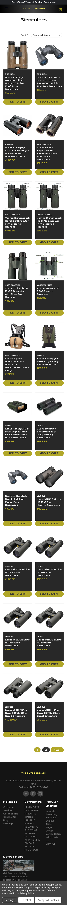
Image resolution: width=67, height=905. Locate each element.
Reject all (26, 900)
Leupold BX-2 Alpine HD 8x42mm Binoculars (49, 643)
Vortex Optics (54, 834)
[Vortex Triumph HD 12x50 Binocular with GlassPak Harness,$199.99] (17, 266)
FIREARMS (30, 813)
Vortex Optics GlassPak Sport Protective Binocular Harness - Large (17, 364)
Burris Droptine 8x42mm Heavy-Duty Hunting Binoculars (46, 433)
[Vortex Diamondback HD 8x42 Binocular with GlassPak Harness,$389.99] (49, 196)
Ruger (49, 827)
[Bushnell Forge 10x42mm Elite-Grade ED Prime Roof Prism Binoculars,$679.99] (17, 55)
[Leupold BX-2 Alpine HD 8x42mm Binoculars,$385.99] (49, 617)
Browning (51, 814)
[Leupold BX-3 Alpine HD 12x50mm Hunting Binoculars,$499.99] (49, 477)
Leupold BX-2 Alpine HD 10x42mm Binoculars (17, 643)
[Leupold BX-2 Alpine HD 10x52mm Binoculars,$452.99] (49, 547)
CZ (47, 840)
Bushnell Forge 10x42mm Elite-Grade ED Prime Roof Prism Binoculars (14, 83)
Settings (9, 900)
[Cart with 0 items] (58, 8)
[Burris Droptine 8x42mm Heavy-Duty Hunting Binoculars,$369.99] (49, 406)
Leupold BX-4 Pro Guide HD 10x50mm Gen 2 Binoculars (48, 713)
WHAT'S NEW (32, 840)
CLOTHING (30, 836)
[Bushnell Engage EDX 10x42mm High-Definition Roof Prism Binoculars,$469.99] (17, 125)
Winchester (52, 837)
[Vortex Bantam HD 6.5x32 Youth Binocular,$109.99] (49, 266)
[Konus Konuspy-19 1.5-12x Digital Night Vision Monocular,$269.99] (49, 336)
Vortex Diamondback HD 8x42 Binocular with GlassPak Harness (49, 222)
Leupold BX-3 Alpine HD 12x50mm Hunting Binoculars (49, 502)
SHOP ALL (30, 846)
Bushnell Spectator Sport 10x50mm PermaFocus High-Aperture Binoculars (49, 82)
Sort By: (25, 35)
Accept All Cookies (48, 900)
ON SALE (29, 843)
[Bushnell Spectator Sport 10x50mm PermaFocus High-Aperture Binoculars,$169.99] (49, 55)
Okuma (50, 820)
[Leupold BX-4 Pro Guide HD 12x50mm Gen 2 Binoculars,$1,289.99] (17, 688)
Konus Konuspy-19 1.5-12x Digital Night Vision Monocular (48, 361)
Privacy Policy (27, 893)
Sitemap (8, 823)
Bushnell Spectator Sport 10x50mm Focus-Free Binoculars (17, 500)
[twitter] (26, 793)
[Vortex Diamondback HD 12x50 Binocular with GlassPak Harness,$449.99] (17, 196)
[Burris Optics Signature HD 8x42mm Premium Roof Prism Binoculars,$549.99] (49, 125)
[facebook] (33, 793)
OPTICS (28, 817)
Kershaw (51, 817)
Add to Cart (17, 101)
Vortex (49, 830)
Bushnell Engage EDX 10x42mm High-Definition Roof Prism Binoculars (17, 152)
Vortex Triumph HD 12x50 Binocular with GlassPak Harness (16, 293)
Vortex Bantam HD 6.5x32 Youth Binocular (48, 291)
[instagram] (40, 793)
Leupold (50, 811)
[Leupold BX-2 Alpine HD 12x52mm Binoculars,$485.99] (17, 547)
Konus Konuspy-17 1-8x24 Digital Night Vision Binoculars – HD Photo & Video (17, 433)
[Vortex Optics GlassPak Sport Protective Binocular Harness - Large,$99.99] (17, 336)
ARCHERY (29, 833)
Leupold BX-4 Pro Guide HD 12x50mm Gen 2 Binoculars (16, 713)
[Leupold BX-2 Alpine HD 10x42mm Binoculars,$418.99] (17, 617)
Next (57, 749)
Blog (6, 820)
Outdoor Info (10, 813)
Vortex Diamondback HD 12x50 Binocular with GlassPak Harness (17, 222)
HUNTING (29, 820)
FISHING (29, 823)
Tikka (49, 824)
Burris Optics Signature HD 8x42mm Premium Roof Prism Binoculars (47, 154)
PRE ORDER (31, 849)
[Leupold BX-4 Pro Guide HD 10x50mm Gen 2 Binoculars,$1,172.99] (49, 688)
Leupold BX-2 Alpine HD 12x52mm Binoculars (17, 572)
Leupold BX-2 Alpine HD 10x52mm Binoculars (49, 572)
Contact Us (9, 817)
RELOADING (31, 826)
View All (50, 843)
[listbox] (46, 35)
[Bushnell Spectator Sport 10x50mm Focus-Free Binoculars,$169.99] (17, 477)
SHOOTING (30, 830)
